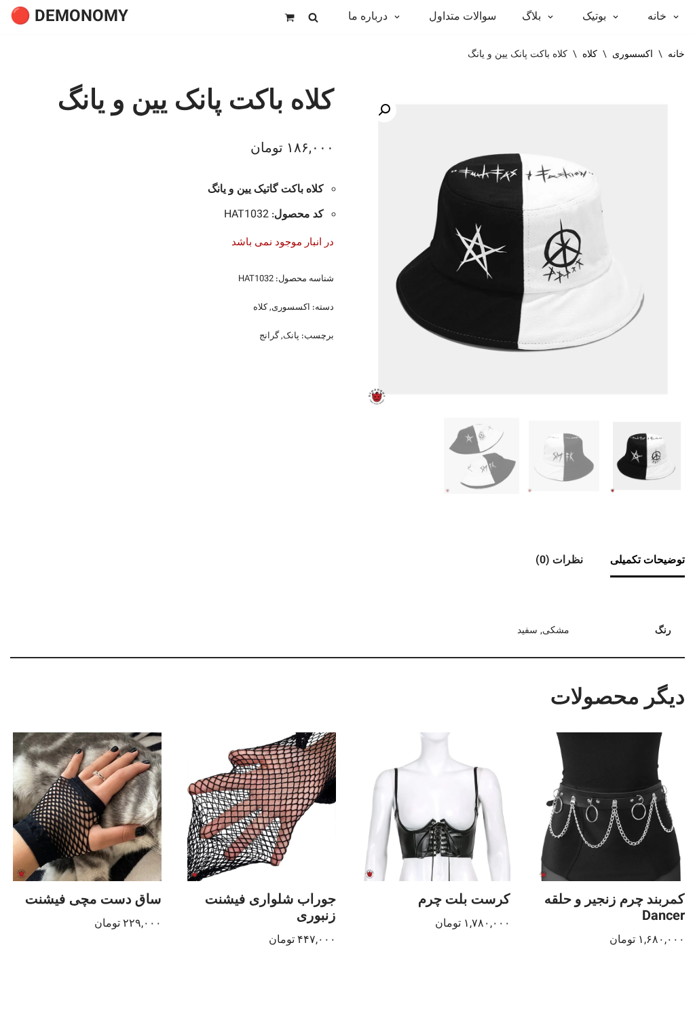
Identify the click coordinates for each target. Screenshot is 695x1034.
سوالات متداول (462, 17)
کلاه (589, 55)
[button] (672, 17)
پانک (291, 336)
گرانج (269, 336)
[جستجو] (313, 17)
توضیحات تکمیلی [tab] (647, 560)
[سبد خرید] (289, 17)
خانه (676, 55)
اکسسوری (632, 55)
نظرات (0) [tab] (559, 560)
